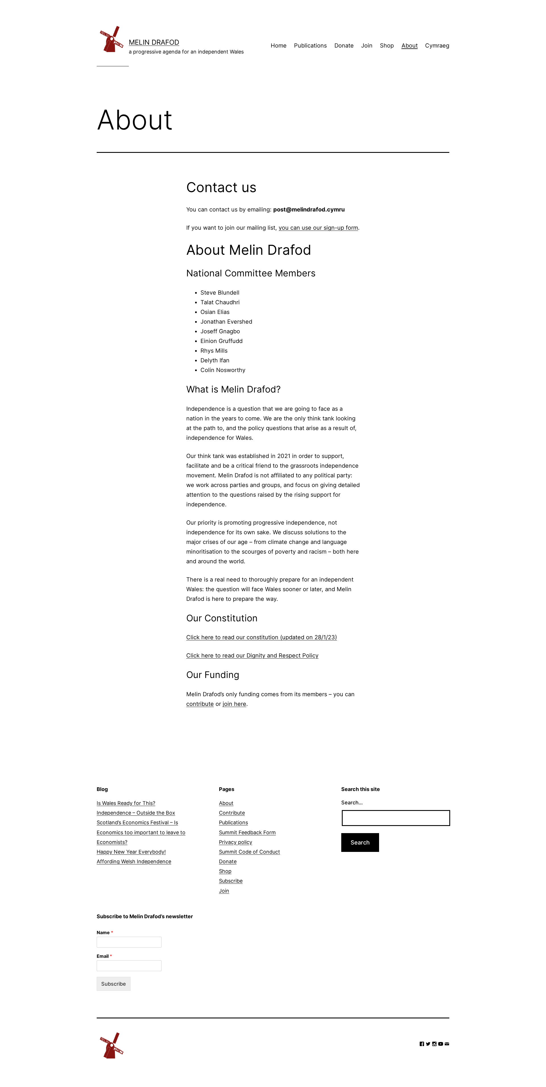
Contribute (232, 813)
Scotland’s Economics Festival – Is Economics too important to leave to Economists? (141, 832)
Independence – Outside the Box (136, 813)
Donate (344, 45)
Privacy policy (235, 842)
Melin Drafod (154, 42)
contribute (200, 703)
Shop (387, 45)
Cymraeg (437, 45)
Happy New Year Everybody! (131, 852)
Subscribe (231, 881)
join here (234, 703)
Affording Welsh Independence (134, 861)
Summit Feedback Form (247, 832)
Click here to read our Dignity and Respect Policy (252, 655)
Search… (352, 803)
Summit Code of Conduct (249, 852)
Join (367, 45)
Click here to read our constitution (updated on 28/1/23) (261, 637)
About (410, 45)
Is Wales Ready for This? (126, 803)
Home (279, 45)
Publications (310, 45)
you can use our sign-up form (318, 227)
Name (105, 932)
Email (104, 956)
